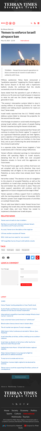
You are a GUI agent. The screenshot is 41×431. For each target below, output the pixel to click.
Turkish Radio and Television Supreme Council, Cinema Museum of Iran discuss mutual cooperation (19, 309)
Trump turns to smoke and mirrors (12, 358)
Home (6, 410)
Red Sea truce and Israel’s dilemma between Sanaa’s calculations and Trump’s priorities (17, 224)
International (24, 40)
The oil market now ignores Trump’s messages (16, 327)
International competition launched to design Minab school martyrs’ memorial (20, 315)
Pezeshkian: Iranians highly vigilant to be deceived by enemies (18, 363)
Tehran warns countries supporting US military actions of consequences (19, 368)
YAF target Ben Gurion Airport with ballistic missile (18, 241)
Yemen (3, 249)
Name (22, 269)
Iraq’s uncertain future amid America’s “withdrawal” (18, 319)
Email (22, 277)
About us (4, 386)
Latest (3, 297)
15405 (3, 301)
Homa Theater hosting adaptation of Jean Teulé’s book (18, 305)
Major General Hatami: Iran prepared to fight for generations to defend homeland (17, 353)
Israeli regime (10, 249)
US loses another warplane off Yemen (13, 233)
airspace (18, 249)
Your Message (5, 269)
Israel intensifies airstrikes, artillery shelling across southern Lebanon (20, 337)
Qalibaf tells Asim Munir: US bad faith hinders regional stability (19, 348)
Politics (34, 410)
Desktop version (20, 377)
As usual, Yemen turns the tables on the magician (17, 229)
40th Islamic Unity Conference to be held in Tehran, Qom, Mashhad (19, 332)
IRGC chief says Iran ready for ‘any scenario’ (15, 237)
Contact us (20, 386)
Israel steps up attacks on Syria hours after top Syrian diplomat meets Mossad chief (18, 342)
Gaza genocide (25, 249)
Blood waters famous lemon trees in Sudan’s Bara (17, 323)
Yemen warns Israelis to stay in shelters (13, 220)
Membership (12, 386)
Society (15, 410)
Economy (24, 410)
